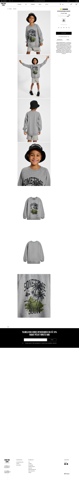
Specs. (68, 39)
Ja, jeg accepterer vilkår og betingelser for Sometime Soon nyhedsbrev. (41, 343)
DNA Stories (18, 465)
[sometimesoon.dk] (3, 4)
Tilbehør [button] (33, 4)
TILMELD (52, 339)
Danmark (5, 1)
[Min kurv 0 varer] (76, 4)
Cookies (29, 472)
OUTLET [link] (46, 4)
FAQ (29, 462)
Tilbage (10, 8)
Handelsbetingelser (32, 469)
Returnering (30, 465)
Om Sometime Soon (19, 462)
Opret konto (66, 459)
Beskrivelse (59, 39)
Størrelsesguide (64, 24)
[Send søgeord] (60, 4)
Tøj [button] (26, 4)
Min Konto (30, 468)
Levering (30, 463)
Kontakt (17, 463)
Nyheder (14, 8)
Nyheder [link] (19, 4)
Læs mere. (55, 343)
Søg (62, 4)
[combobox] (64, 4)
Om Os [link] (40, 4)
